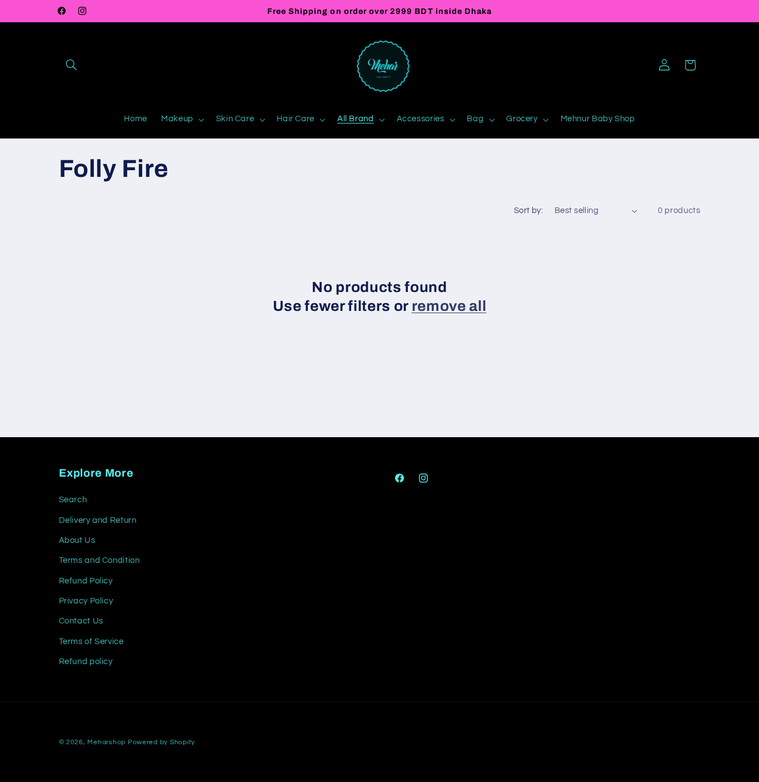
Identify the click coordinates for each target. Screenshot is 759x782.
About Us (77, 540)
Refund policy (86, 661)
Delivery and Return (98, 520)
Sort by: (528, 210)
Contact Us (81, 621)
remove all (449, 306)
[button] (71, 65)
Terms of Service (91, 641)
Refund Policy (86, 581)
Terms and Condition (99, 560)
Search (73, 500)
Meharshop (106, 742)
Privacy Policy (86, 601)
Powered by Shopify (161, 742)
